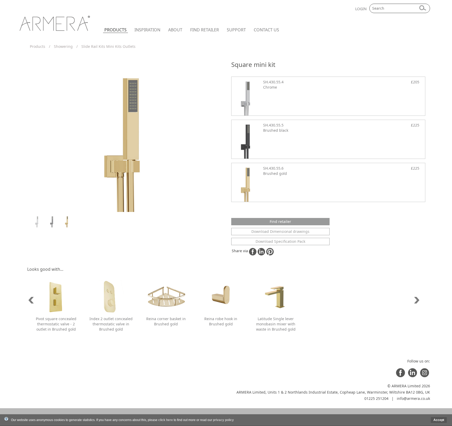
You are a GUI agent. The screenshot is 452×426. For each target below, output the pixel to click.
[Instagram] (424, 375)
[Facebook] (400, 375)
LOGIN (361, 8)
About (175, 30)
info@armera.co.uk (413, 398)
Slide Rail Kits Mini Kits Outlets (108, 46)
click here (165, 420)
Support (236, 30)
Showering (63, 46)
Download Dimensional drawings (280, 231)
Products (115, 30)
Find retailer (204, 30)
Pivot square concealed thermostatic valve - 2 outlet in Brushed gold (56, 324)
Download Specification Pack (280, 241)
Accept (438, 420)
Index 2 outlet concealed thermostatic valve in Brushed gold (111, 324)
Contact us (266, 30)
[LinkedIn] (412, 375)
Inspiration (147, 30)
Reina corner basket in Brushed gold (166, 321)
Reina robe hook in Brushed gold (220, 321)
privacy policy (223, 420)
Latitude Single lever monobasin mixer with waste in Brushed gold (276, 324)
